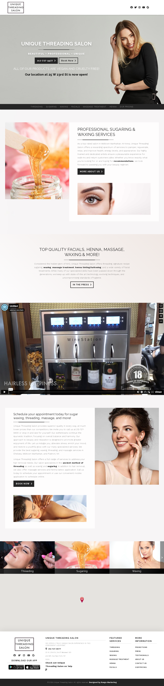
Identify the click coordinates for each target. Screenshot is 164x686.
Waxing (64, 107)
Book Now (67, 60)
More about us (90, 171)
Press (138, 651)
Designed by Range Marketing (103, 682)
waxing (47, 267)
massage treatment (63, 267)
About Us (139, 659)
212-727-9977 (45, 60)
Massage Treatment (94, 107)
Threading (37, 107)
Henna (113, 107)
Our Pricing (126, 107)
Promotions (141, 647)
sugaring (52, 466)
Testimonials (141, 655)
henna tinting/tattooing (88, 267)
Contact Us (141, 663)
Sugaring (51, 107)
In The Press (81, 284)
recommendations (124, 161)
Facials (75, 107)
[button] (82, 600)
